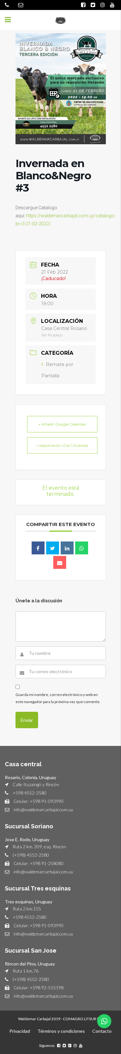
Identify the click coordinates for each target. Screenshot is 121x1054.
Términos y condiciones (61, 1031)
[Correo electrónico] (59, 562)
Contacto (102, 1031)
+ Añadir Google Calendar (62, 424)
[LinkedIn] (67, 547)
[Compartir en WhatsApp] (81, 547)
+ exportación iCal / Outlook (62, 445)
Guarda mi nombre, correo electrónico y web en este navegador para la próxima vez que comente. (57, 698)
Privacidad (19, 1031)
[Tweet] (52, 547)
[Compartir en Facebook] (38, 547)
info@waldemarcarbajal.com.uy (43, 809)
